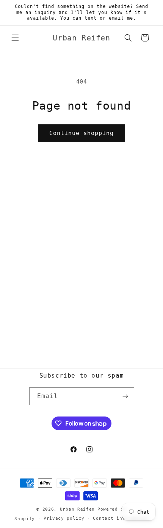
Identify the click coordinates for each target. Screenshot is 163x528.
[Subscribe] (125, 396)
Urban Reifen (77, 509)
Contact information (120, 518)
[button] (15, 37)
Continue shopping (81, 133)
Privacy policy (64, 518)
